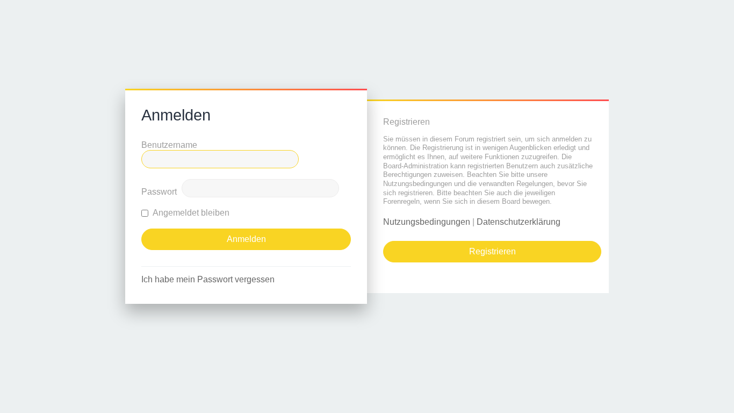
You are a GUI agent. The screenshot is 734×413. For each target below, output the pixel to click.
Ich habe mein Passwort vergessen (208, 279)
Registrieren (492, 251)
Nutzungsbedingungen (426, 221)
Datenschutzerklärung (518, 221)
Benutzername (169, 144)
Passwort (159, 191)
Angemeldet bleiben (190, 212)
